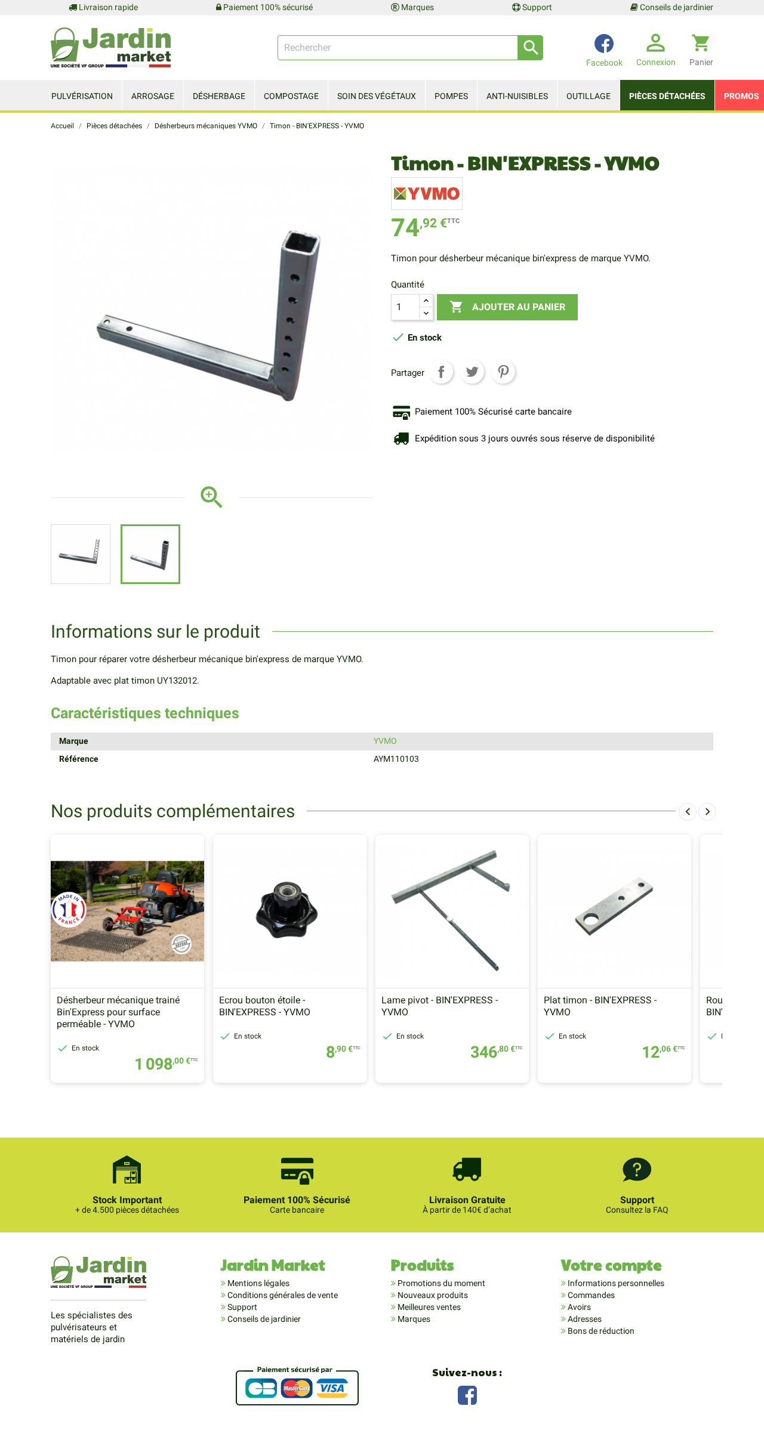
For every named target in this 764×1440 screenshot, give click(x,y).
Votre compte (611, 1264)
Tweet (472, 372)
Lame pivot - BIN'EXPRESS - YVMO (439, 1006)
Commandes (590, 1295)
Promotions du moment (440, 1283)
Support (536, 7)
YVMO (385, 741)
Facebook (467, 1394)
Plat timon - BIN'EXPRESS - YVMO (600, 1006)
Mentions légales (257, 1283)
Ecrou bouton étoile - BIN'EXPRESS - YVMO (264, 1006)
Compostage (291, 96)
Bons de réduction (600, 1331)
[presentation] (688, 812)
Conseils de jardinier (675, 7)
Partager (441, 372)
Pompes (451, 96)
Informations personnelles (615, 1283)
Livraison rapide (107, 7)
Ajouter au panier (507, 306)
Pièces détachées (667, 96)
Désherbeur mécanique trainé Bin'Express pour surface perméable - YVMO (118, 1012)
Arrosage (152, 96)
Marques (416, 7)
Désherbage (219, 96)
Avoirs (578, 1307)
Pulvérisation (82, 96)
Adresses (584, 1319)
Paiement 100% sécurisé (267, 7)
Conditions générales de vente (282, 1295)
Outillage (588, 96)
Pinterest (503, 372)
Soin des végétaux (376, 96)
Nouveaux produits (432, 1295)
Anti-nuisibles (517, 96)
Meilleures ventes (428, 1307)
